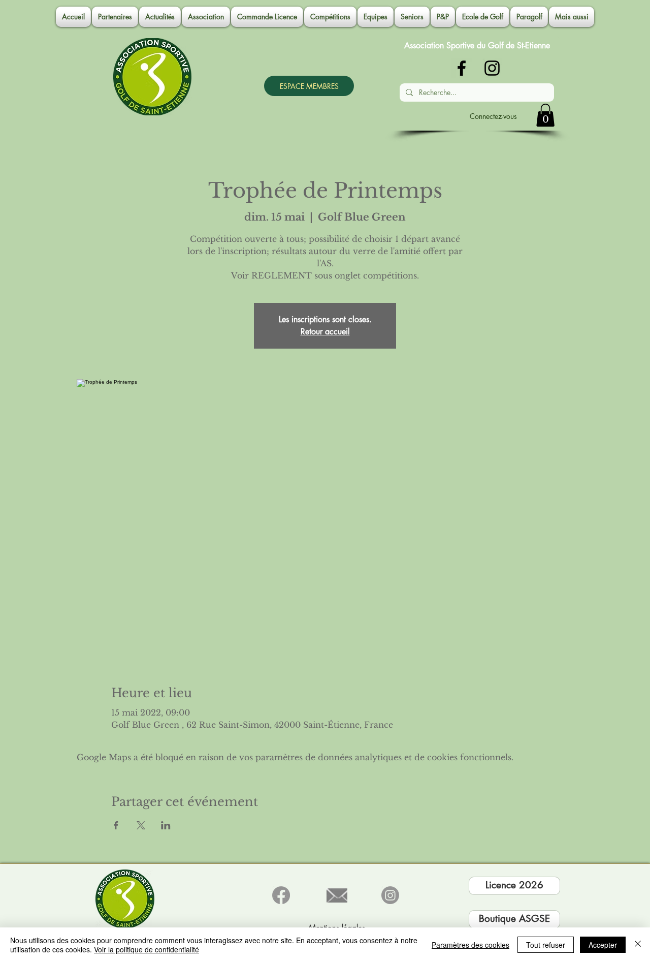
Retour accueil (325, 331)
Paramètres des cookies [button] (470, 945)
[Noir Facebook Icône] (461, 68)
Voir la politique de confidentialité (146, 949)
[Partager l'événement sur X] (141, 825)
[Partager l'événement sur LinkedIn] (166, 825)
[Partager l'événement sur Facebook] (116, 825)
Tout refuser (545, 945)
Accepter (603, 945)
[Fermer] (638, 945)
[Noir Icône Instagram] (492, 68)
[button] (206, 17)
